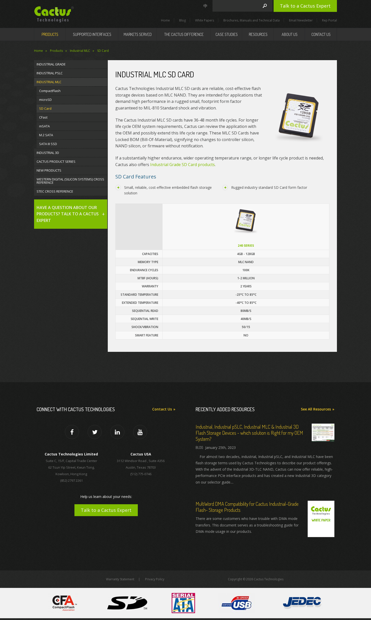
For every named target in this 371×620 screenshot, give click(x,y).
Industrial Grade (51, 64)
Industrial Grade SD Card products (182, 164)
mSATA (44, 126)
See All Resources (316, 409)
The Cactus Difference (184, 34)
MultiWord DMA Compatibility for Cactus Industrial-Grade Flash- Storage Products (247, 506)
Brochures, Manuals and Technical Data (251, 20)
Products (50, 34)
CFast (43, 117)
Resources (258, 34)
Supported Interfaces (92, 34)
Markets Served (138, 34)
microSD (45, 99)
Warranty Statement (120, 579)
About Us (290, 34)
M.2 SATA (46, 135)
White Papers (204, 20)
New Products (49, 170)
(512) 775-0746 (140, 474)
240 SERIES (246, 245)
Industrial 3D (48, 152)
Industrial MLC (80, 51)
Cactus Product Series (56, 161)
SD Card (103, 51)
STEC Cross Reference (55, 191)
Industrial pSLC (50, 73)
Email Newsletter (301, 20)
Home (165, 20)
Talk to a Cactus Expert (305, 6)
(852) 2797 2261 (71, 480)
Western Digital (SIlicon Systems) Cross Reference (70, 181)
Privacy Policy (154, 579)
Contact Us (321, 34)
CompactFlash (50, 90)
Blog (182, 20)
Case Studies (227, 34)
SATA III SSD (48, 144)
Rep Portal (329, 20)
